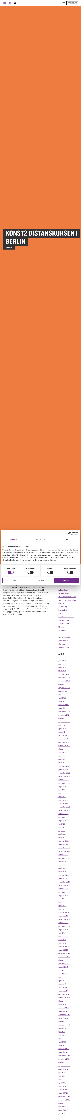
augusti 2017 (63, 967)
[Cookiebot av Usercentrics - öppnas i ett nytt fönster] (69, 533)
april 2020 (62, 868)
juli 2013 (61, 1113)
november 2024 (64, 715)
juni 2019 (62, 899)
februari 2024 (63, 735)
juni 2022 (62, 790)
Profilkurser (62, 634)
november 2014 (64, 1059)
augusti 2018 (63, 930)
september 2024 (64, 722)
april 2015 (62, 1042)
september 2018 (64, 926)
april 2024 (62, 729)
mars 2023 (62, 763)
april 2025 (62, 698)
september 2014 (64, 1066)
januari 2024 (63, 739)
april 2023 (62, 759)
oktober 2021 (63, 814)
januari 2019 (63, 916)
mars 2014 (62, 1086)
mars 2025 (62, 701)
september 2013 (64, 1107)
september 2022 (64, 783)
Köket (60, 613)
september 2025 (64, 688)
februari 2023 (63, 766)
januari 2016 (63, 1011)
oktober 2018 (63, 923)
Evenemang (62, 607)
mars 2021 (62, 838)
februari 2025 (63, 705)
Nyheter (61, 627)
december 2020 (64, 848)
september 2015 (64, 1025)
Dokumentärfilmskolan (67, 597)
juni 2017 (62, 974)
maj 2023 (61, 756)
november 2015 (64, 1018)
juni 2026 (62, 660)
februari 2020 (63, 875)
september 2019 (64, 892)
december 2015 (64, 1015)
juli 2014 (61, 1073)
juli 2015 (61, 1032)
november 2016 (64, 998)
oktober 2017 (63, 960)
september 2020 (64, 858)
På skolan (62, 630)
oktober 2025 (63, 684)
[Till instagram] (9, 3)
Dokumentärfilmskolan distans (67, 601)
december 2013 (64, 1096)
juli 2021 (61, 824)
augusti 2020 (63, 861)
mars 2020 (62, 872)
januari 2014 (63, 1093)
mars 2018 (62, 943)
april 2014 (62, 1083)
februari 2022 (63, 804)
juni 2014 (62, 1076)
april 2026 (62, 667)
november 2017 (64, 957)
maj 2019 (61, 902)
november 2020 (64, 851)
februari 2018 (63, 947)
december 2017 (64, 953)
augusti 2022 (63, 787)
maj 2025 (61, 695)
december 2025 (64, 678)
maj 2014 (61, 1079)
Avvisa (14, 581)
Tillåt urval (40, 581)
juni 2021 (62, 827)
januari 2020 (63, 878)
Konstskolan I (63, 620)
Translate (73, 3)
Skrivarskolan (63, 644)
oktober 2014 (63, 1062)
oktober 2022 (63, 780)
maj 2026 (61, 664)
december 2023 (64, 742)
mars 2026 (62, 671)
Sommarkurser (63, 647)
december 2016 (64, 994)
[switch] (31, 572)
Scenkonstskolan (64, 637)
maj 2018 (61, 936)
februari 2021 (63, 841)
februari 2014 (63, 1090)
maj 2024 (61, 725)
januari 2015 (63, 1052)
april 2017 (62, 981)
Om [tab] (67, 539)
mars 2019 (62, 909)
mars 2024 (62, 732)
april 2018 (62, 940)
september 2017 (64, 964)
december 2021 (64, 807)
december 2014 (64, 1056)
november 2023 (64, 746)
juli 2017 (61, 970)
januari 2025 (63, 708)
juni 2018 (62, 933)
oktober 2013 (63, 1103)
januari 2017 (63, 991)
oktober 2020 (63, 855)
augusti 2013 (63, 1110)
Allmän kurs (63, 590)
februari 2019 (63, 913)
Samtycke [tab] (14, 539)
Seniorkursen (63, 641)
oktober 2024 (63, 718)
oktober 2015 (63, 1022)
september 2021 (64, 817)
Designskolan (63, 593)
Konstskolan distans (66, 617)
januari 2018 (63, 950)
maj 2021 (61, 831)
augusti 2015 (63, 1028)
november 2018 (64, 919)
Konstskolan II (64, 624)
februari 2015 (63, 1049)
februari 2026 (63, 674)
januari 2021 (63, 844)
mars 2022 (62, 800)
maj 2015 (61, 1039)
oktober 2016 (63, 1001)
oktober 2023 (63, 749)
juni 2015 (62, 1035)
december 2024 (64, 712)
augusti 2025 (63, 691)
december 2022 (64, 773)
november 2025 (64, 681)
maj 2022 (61, 793)
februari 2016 (63, 1008)
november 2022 (64, 776)
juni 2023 (62, 752)
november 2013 (64, 1100)
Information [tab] (40, 539)
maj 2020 (61, 865)
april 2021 (62, 834)
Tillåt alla (66, 581)
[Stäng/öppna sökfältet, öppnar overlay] (15, 3)
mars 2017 (62, 984)
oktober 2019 (63, 889)
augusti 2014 (63, 1069)
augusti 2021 (63, 821)
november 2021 (64, 810)
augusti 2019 (63, 896)
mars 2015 (62, 1045)
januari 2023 (63, 769)
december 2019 (64, 882)
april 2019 (62, 906)
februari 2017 (63, 987)
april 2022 (62, 797)
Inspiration (62, 610)
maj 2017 (61, 977)
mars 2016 (62, 1004)
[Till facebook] (4, 3)
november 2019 (64, 885)
